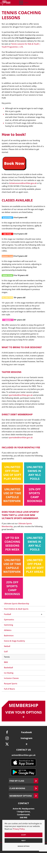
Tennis (7, 657)
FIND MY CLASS (16, 780)
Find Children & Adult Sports (16, 609)
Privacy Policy (19, 829)
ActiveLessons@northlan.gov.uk (23, 183)
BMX (6, 662)
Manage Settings (23, 846)
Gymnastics (9, 619)
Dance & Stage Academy (14, 641)
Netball (7, 646)
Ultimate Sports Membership (16, 603)
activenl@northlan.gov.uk (23, 755)
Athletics (7, 630)
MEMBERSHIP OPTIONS (20, 795)
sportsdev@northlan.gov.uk (21, 395)
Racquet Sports (10, 683)
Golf (6, 651)
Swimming (8, 625)
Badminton (9, 635)
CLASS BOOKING (17, 788)
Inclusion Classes (11, 678)
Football (7, 614)
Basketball (8, 667)
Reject (23, 840)
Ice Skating (8, 673)
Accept (23, 835)
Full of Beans (9, 689)
